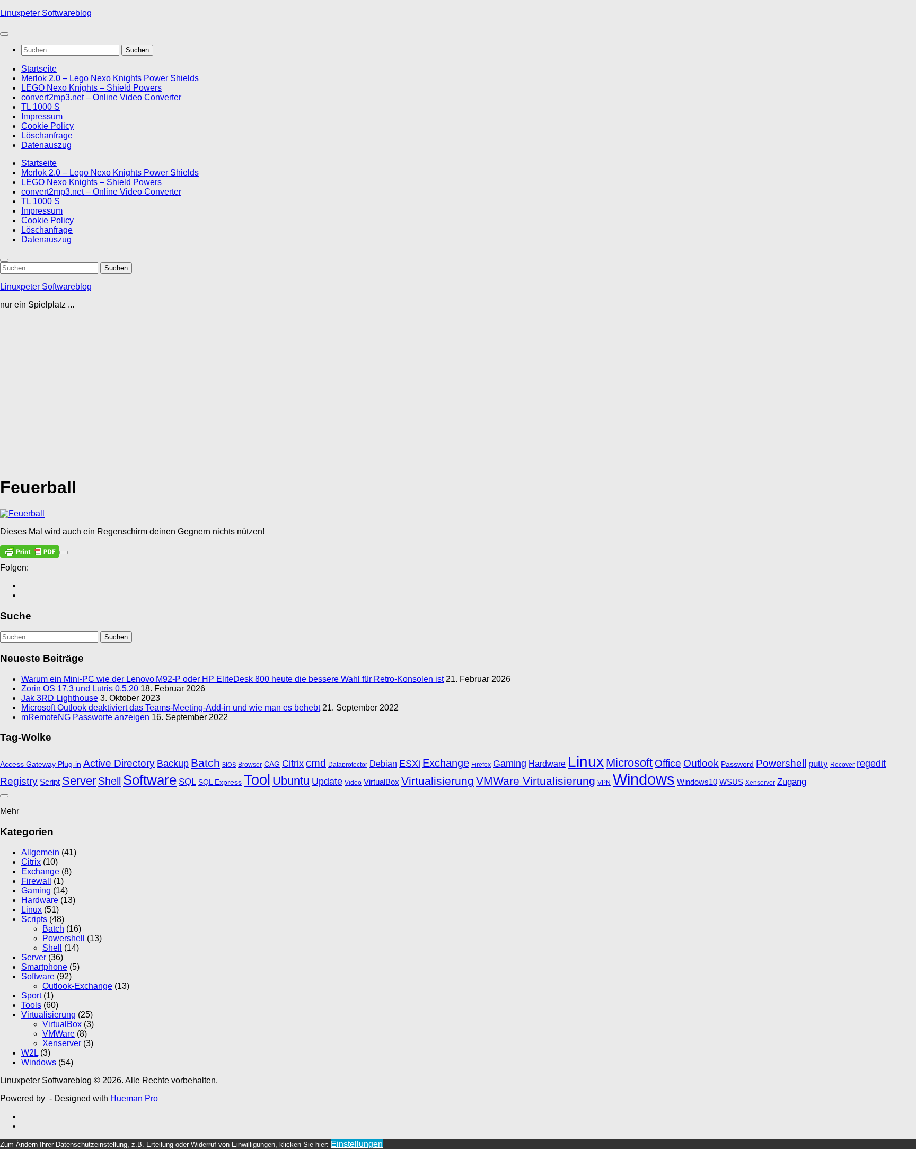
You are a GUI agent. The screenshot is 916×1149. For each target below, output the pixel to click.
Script (50, 782)
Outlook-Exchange (77, 985)
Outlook (701, 763)
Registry (19, 781)
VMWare (58, 1033)
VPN (604, 782)
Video (353, 782)
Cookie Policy (47, 125)
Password (737, 764)
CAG (272, 764)
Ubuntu (291, 780)
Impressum (42, 116)
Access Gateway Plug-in (40, 764)
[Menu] (4, 34)
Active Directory (119, 763)
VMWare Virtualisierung (535, 781)
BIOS (229, 764)
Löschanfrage (47, 135)
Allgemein (40, 852)
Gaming (509, 763)
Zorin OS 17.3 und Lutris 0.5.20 (79, 688)
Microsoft (629, 762)
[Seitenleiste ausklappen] (63, 552)
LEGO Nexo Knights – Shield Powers (91, 87)
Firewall (36, 880)
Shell (109, 781)
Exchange (445, 763)
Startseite (39, 68)
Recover (842, 764)
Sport (31, 995)
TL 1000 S (40, 106)
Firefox (481, 764)
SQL (187, 781)
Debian (383, 763)
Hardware (547, 763)
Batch (205, 763)
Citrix (293, 763)
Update (327, 781)
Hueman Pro (134, 1098)
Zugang (791, 782)
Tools (31, 1005)
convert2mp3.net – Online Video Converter (101, 97)
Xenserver (760, 782)
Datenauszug (46, 145)
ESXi (409, 763)
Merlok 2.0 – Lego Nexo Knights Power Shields (110, 78)
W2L (29, 1052)
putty (818, 764)
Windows (644, 779)
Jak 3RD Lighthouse (59, 698)
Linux (586, 761)
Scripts (34, 919)
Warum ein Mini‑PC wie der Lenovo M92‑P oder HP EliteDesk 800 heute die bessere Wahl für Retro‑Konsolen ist (232, 678)
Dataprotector (347, 764)
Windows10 (697, 782)
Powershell (781, 763)
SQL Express (220, 782)
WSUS (731, 782)
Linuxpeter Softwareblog (46, 12)
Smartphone (44, 966)
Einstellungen (357, 1143)
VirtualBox (381, 782)
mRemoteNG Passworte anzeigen (85, 717)
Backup (173, 763)
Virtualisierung (437, 781)
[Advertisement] (318, 392)
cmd (316, 763)
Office (668, 763)
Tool (257, 780)
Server (79, 780)
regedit (871, 763)
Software (150, 780)
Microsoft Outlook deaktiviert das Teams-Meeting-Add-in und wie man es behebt (170, 707)
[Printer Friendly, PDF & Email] (29, 551)
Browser (250, 764)
